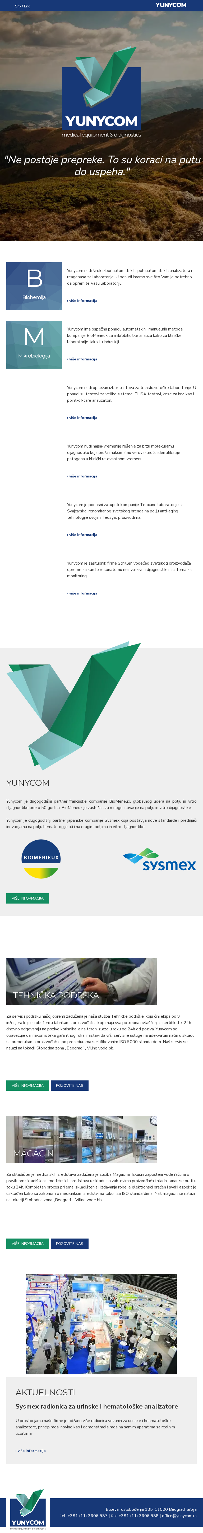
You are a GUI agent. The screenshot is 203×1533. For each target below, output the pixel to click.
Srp (18, 6)
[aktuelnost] (101, 1372)
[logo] (28, 1527)
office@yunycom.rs (179, 1516)
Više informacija (28, 898)
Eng (27, 6)
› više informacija (82, 300)
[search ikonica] (8, 6)
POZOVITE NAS (69, 1085)
